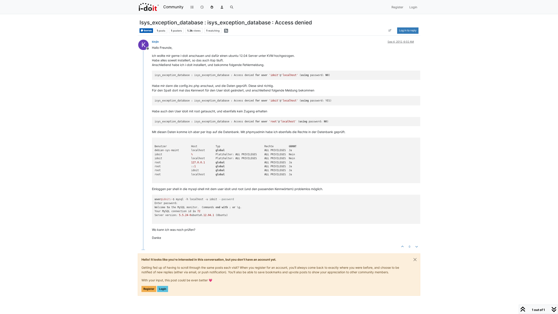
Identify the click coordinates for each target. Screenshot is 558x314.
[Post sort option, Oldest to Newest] (390, 30)
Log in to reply (408, 30)
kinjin (155, 41)
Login (162, 288)
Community (173, 7)
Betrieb (147, 30)
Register (148, 288)
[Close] (415, 259)
